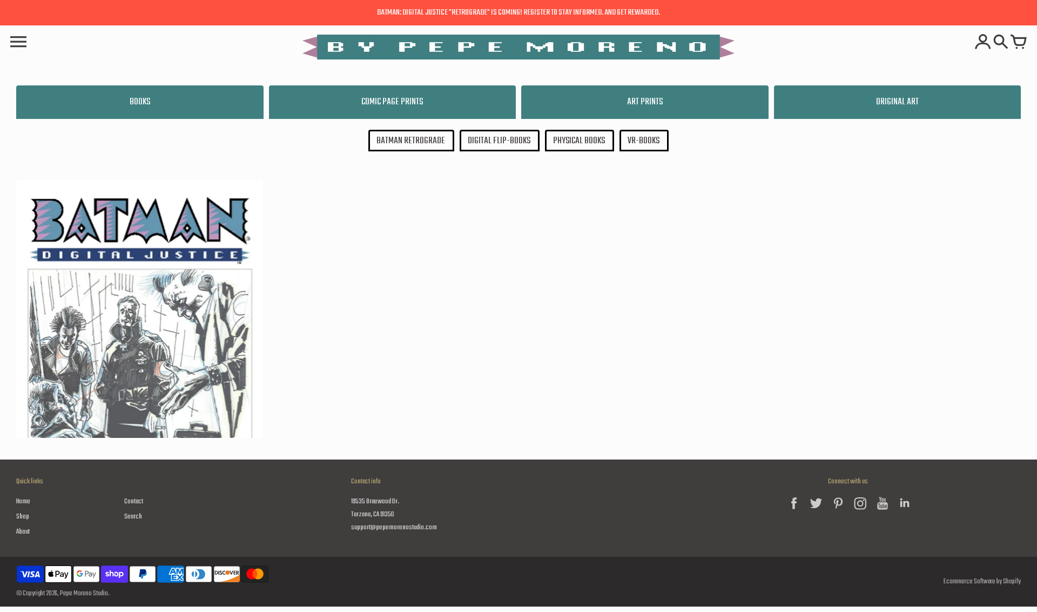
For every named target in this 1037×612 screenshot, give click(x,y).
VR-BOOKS (643, 141)
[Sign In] (983, 43)
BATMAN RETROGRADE (410, 141)
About (23, 531)
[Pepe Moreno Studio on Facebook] (794, 511)
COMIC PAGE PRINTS (392, 102)
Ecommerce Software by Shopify (982, 581)
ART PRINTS (645, 102)
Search (133, 516)
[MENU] (18, 43)
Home (23, 501)
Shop (22, 516)
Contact (133, 501)
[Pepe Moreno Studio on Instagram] (860, 511)
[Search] (1001, 43)
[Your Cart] (1019, 43)
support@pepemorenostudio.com (394, 527)
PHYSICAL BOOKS (579, 141)
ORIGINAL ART (897, 102)
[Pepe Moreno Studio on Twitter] (816, 511)
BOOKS (140, 102)
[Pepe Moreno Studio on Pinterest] (838, 511)
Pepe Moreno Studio (84, 593)
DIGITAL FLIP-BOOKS (499, 141)
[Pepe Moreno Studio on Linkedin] (904, 511)
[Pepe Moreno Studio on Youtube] (882, 511)
